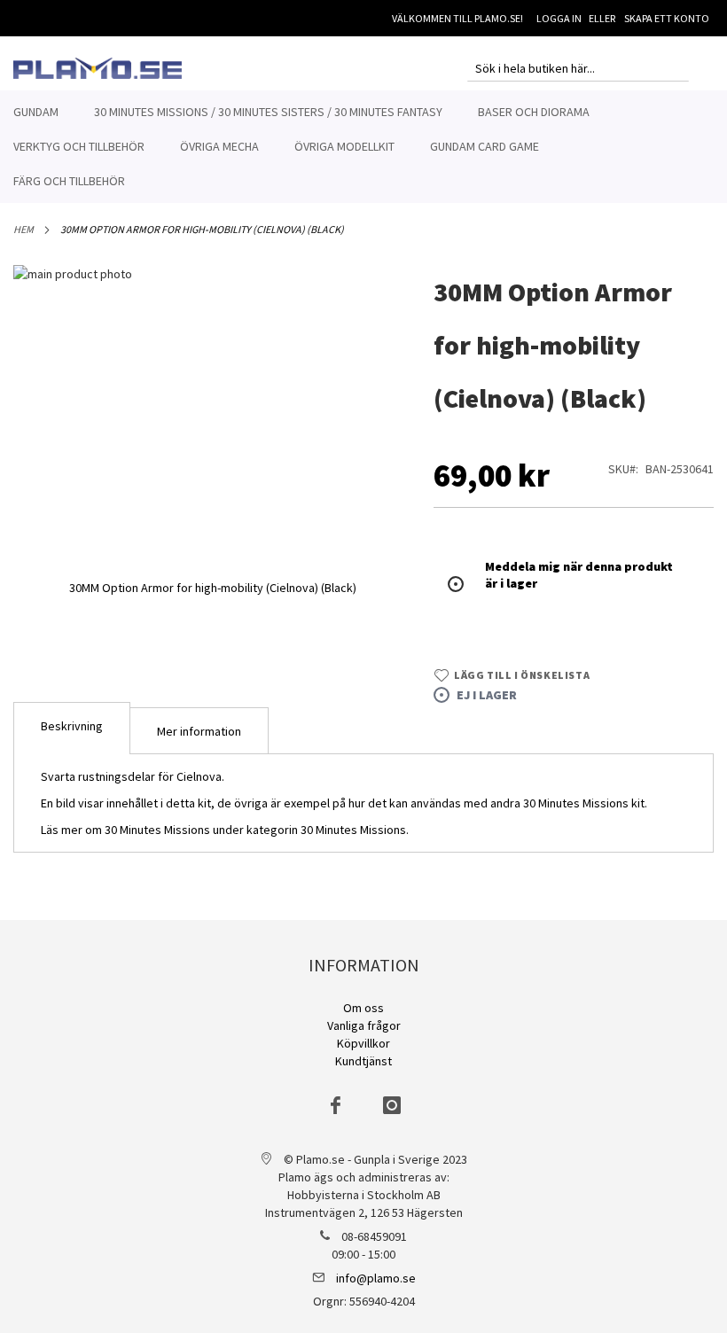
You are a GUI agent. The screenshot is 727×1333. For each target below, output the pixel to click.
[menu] (363, 147)
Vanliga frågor (364, 1025)
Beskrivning (72, 726)
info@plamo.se (376, 1278)
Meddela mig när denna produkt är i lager (579, 574)
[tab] (71, 728)
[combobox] (578, 68)
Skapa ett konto (666, 18)
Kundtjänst (363, 1061)
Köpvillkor (363, 1043)
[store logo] (97, 68)
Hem (23, 229)
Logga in (559, 18)
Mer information (199, 731)
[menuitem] (36, 112)
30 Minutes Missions (353, 830)
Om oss (363, 1008)
